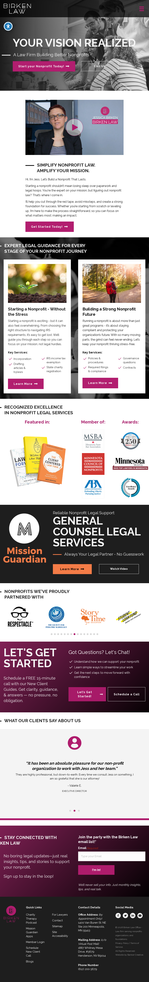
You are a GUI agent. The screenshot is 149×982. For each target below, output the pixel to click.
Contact (57, 920)
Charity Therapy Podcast (31, 918)
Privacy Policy (122, 943)
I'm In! (96, 870)
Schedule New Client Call (33, 952)
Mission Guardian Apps (32, 932)
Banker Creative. (135, 955)
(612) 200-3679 (87, 969)
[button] (74, 127)
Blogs (29, 961)
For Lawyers (60, 914)
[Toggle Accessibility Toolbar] (8, 26)
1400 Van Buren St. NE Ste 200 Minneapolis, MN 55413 (92, 926)
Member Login (35, 942)
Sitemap (57, 926)
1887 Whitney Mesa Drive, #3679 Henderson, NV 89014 (92, 952)
